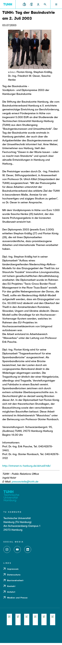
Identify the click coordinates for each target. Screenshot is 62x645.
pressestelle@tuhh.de (25, 481)
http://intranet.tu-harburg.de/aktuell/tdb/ (26, 465)
